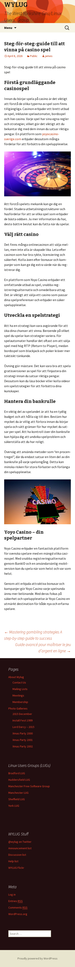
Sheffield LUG (16, 799)
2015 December (22, 714)
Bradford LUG (16, 773)
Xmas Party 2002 (22, 746)
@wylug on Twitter (19, 842)
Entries (15, 901)
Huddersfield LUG (19, 780)
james (48, 56)
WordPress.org (17, 914)
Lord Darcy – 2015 (23, 727)
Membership (20, 702)
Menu (8, 28)
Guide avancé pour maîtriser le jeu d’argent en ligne (43, 647)
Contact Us (19, 682)
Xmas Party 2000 (22, 733)
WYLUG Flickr (16, 868)
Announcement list (19, 848)
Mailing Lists (20, 689)
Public (34, 56)
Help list (13, 861)
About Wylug (16, 677)
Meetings (18, 695)
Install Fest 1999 (22, 720)
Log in (12, 894)
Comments (18, 907)
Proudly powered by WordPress (38, 958)
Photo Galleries (18, 708)
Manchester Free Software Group (29, 786)
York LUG (13, 806)
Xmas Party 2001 (22, 740)
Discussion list (17, 855)
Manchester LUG (18, 793)
